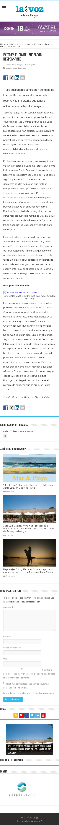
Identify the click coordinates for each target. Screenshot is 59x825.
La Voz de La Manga (14, 65)
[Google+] (21, 715)
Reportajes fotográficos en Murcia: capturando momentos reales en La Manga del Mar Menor (28, 571)
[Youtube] (43, 715)
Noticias (12, 44)
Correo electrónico (12, 648)
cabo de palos (25, 44)
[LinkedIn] (37, 715)
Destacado (22, 68)
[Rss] (15, 715)
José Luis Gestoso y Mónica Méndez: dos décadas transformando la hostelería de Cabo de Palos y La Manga (28, 529)
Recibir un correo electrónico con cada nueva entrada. (30, 693)
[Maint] (29, 29)
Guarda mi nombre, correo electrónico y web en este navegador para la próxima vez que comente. (29, 674)
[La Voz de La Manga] (29, 10)
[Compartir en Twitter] (11, 77)
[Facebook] (26, 715)
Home (3, 44)
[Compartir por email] (22, 77)
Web (5, 659)
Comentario (9, 607)
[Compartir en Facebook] (5, 77)
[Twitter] (32, 715)
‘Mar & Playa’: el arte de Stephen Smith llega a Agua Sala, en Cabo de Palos (28, 486)
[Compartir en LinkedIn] (17, 77)
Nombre (7, 637)
